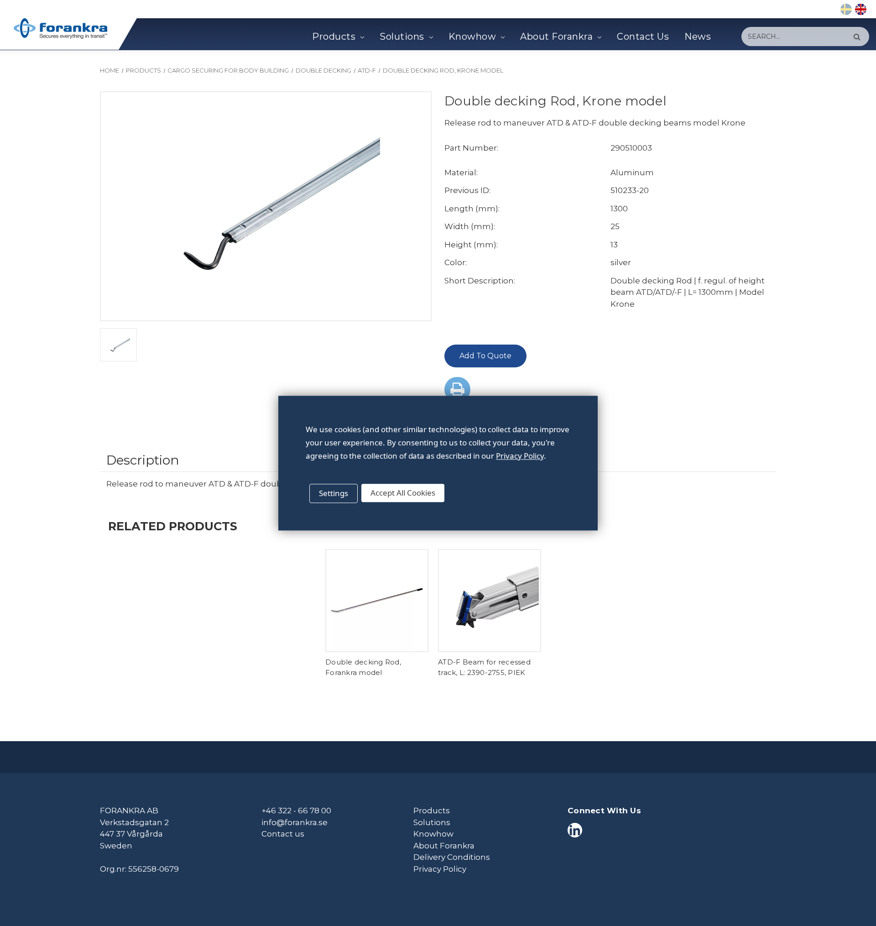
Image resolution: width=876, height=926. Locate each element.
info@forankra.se (294, 822)
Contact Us (643, 36)
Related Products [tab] (172, 526)
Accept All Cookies (402, 492)
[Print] (457, 389)
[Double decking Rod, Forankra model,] (377, 600)
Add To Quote (485, 355)
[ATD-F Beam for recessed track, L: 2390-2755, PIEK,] (489, 600)
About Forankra (556, 36)
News (697, 36)
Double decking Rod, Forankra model (363, 667)
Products (333, 36)
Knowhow (472, 36)
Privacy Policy (439, 869)
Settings (333, 493)
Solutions (402, 36)
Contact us (282, 833)
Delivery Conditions (451, 857)
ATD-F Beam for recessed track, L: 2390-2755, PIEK (484, 667)
